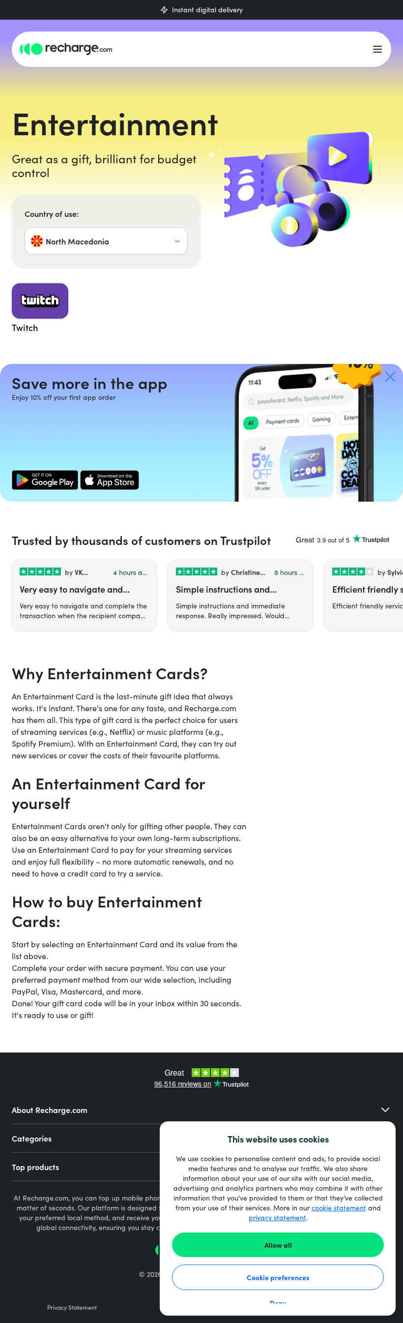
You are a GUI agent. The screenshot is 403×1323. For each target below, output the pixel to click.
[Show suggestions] (177, 241)
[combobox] (106, 241)
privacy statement (277, 1217)
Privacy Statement (72, 1307)
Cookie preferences (278, 1277)
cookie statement (339, 1207)
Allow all (278, 1245)
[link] (45, 480)
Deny (278, 1303)
